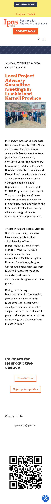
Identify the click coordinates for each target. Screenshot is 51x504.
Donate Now (26, 31)
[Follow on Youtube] (34, 434)
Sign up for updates (25, 389)
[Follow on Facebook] (17, 434)
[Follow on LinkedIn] (28, 434)
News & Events (15, 67)
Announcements (25, 4)
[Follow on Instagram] (23, 434)
